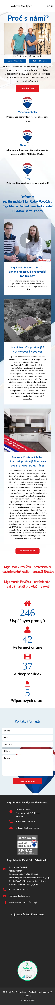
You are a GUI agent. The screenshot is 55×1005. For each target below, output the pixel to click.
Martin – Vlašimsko (15, 61)
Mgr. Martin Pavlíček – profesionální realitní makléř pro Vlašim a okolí (27, 584)
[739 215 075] (27, 889)
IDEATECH (31, 1000)
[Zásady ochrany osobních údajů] (27, 902)
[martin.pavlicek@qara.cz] (27, 896)
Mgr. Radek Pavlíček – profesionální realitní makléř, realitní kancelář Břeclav (27, 569)
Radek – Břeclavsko (40, 61)
